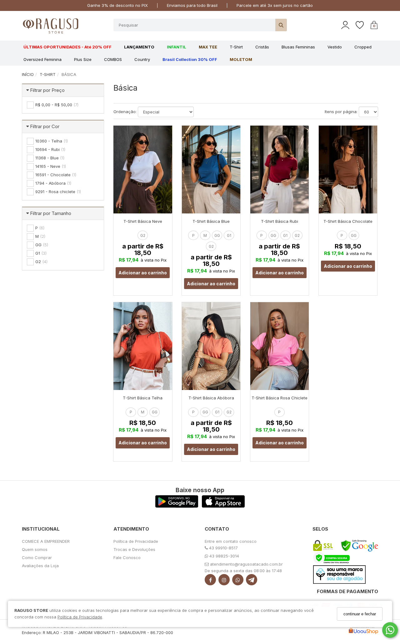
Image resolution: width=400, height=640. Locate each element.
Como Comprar (37, 557)
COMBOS (113, 59)
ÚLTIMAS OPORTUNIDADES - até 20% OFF (67, 46)
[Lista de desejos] (363, 25)
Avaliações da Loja (40, 565)
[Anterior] (120, 169)
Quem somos (35, 549)
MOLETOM (241, 59)
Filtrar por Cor (44, 126)
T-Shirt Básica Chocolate (347, 221)
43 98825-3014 (223, 555)
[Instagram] (224, 581)
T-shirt (236, 46)
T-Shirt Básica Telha (142, 397)
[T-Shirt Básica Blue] (211, 169)
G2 (142, 235)
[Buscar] (281, 25)
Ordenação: (125, 111)
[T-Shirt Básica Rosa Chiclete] (279, 346)
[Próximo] (164, 169)
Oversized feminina (42, 59)
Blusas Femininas (298, 46)
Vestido (335, 46)
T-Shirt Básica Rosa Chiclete (280, 397)
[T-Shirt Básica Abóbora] (211, 346)
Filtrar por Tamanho (50, 213)
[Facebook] (210, 581)
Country (142, 59)
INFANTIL (176, 46)
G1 (229, 235)
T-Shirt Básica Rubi (279, 221)
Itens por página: (341, 111)
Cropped (363, 46)
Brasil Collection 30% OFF (189, 59)
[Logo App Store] (223, 505)
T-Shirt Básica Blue (211, 221)
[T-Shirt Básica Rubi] (279, 169)
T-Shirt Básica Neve (142, 221)
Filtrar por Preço (47, 90)
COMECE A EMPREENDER (46, 541)
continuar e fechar (359, 614)
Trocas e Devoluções (134, 549)
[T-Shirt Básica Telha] (142, 346)
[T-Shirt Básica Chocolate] (348, 169)
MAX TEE (208, 46)
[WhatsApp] (238, 581)
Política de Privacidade (80, 617)
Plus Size (83, 59)
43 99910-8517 (223, 547)
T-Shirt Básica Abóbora (211, 397)
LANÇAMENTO (139, 46)
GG (217, 235)
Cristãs (262, 46)
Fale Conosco (127, 557)
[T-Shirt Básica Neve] (142, 169)
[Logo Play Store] (176, 505)
